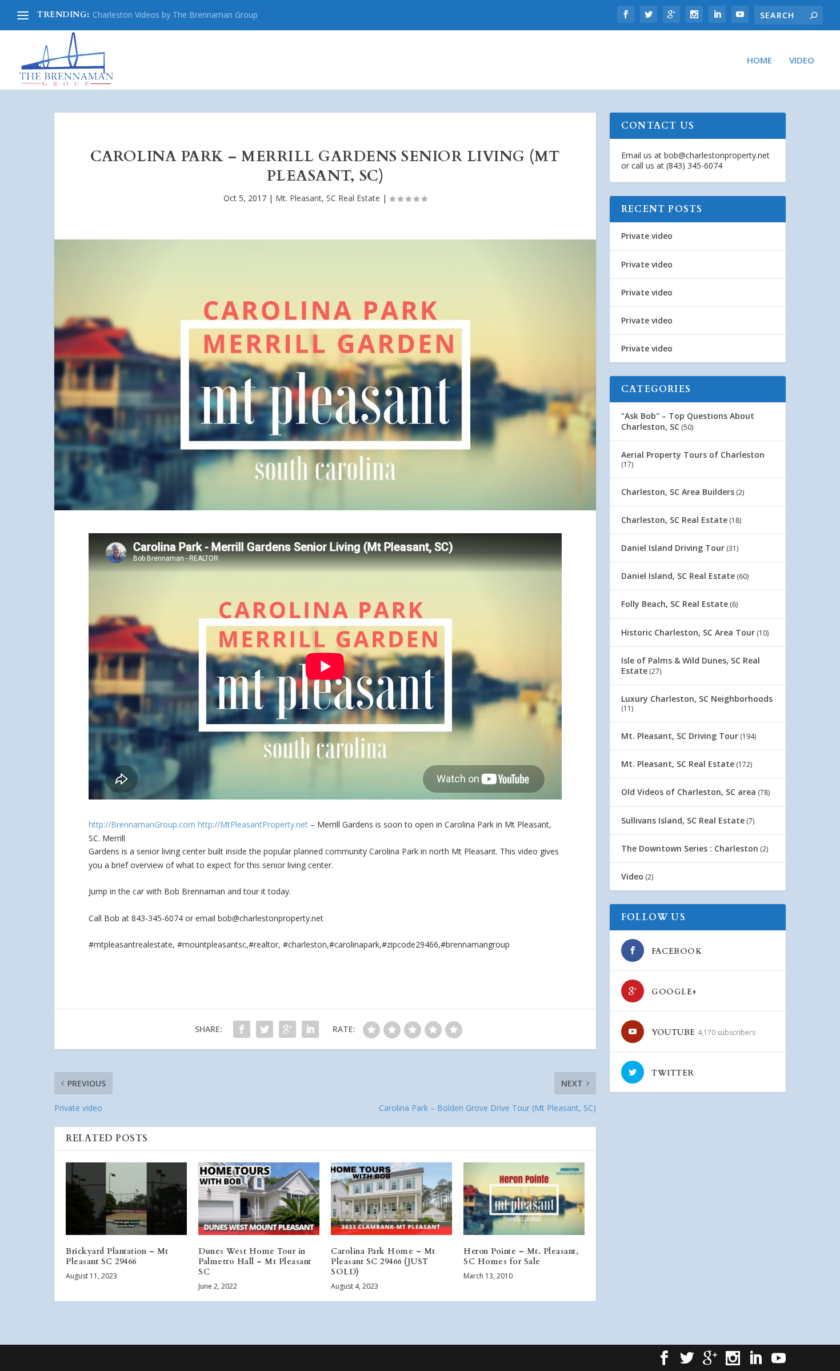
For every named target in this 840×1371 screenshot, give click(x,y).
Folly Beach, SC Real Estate (674, 603)
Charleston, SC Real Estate (674, 519)
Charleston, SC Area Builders (677, 491)
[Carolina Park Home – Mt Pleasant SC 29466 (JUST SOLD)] (391, 1198)
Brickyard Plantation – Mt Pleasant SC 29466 (117, 1256)
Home (759, 60)
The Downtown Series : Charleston (689, 848)
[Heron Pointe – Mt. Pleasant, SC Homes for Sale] (524, 1198)
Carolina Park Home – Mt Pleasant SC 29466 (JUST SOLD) (383, 1261)
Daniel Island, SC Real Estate (678, 575)
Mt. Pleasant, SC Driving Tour (679, 735)
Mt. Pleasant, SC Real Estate (327, 198)
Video (801, 60)
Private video (647, 235)
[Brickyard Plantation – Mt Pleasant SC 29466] (126, 1198)
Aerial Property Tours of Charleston (693, 454)
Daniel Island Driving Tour (673, 547)
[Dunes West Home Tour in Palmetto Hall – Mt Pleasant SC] (258, 1198)
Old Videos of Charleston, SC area (688, 791)
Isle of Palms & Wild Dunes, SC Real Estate (690, 665)
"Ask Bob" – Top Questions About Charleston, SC (687, 420)
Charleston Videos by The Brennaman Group (175, 14)
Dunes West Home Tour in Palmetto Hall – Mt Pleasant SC (254, 1261)
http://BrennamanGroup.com (142, 824)
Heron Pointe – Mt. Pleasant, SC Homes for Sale (520, 1256)
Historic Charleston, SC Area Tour (688, 632)
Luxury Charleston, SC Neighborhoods (697, 698)
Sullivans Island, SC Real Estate (683, 820)
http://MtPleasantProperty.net (253, 824)
